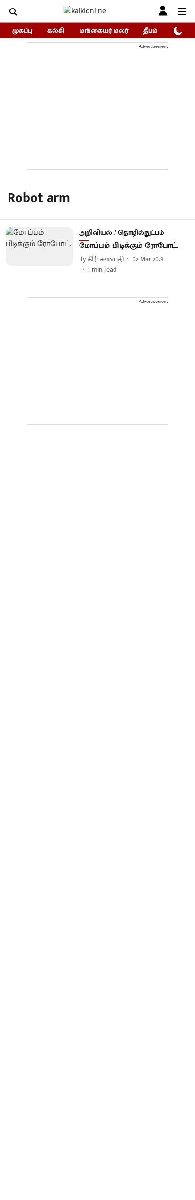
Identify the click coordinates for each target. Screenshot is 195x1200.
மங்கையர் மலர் (104, 31)
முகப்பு (22, 31)
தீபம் (150, 31)
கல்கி (55, 31)
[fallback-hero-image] (42, 251)
